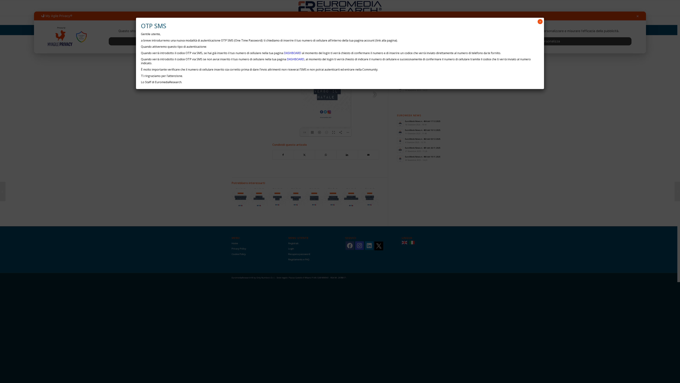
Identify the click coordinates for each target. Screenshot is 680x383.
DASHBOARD (292, 53)
